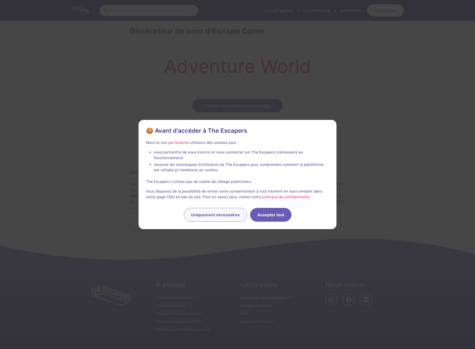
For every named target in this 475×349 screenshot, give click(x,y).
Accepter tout (270, 214)
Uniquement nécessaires (215, 214)
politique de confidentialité (286, 197)
